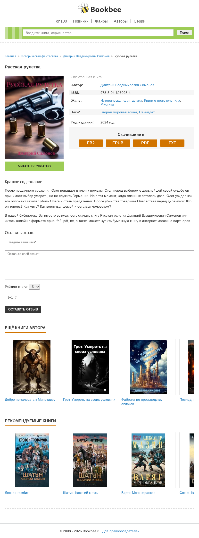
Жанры (101, 21)
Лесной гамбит (16, 493)
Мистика (107, 104)
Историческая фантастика (121, 100)
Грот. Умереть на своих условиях (89, 399)
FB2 (91, 143)
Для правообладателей (121, 531)
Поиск (184, 32)
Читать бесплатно (34, 166)
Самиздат (147, 112)
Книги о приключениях (162, 100)
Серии (139, 21)
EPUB (118, 143)
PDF (145, 143)
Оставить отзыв (23, 309)
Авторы (121, 21)
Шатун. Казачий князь (80, 493)
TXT (172, 143)
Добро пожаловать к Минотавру (30, 399)
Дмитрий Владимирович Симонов (127, 85)
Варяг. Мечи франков (138, 493)
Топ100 (60, 21)
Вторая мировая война (118, 112)
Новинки (81, 21)
